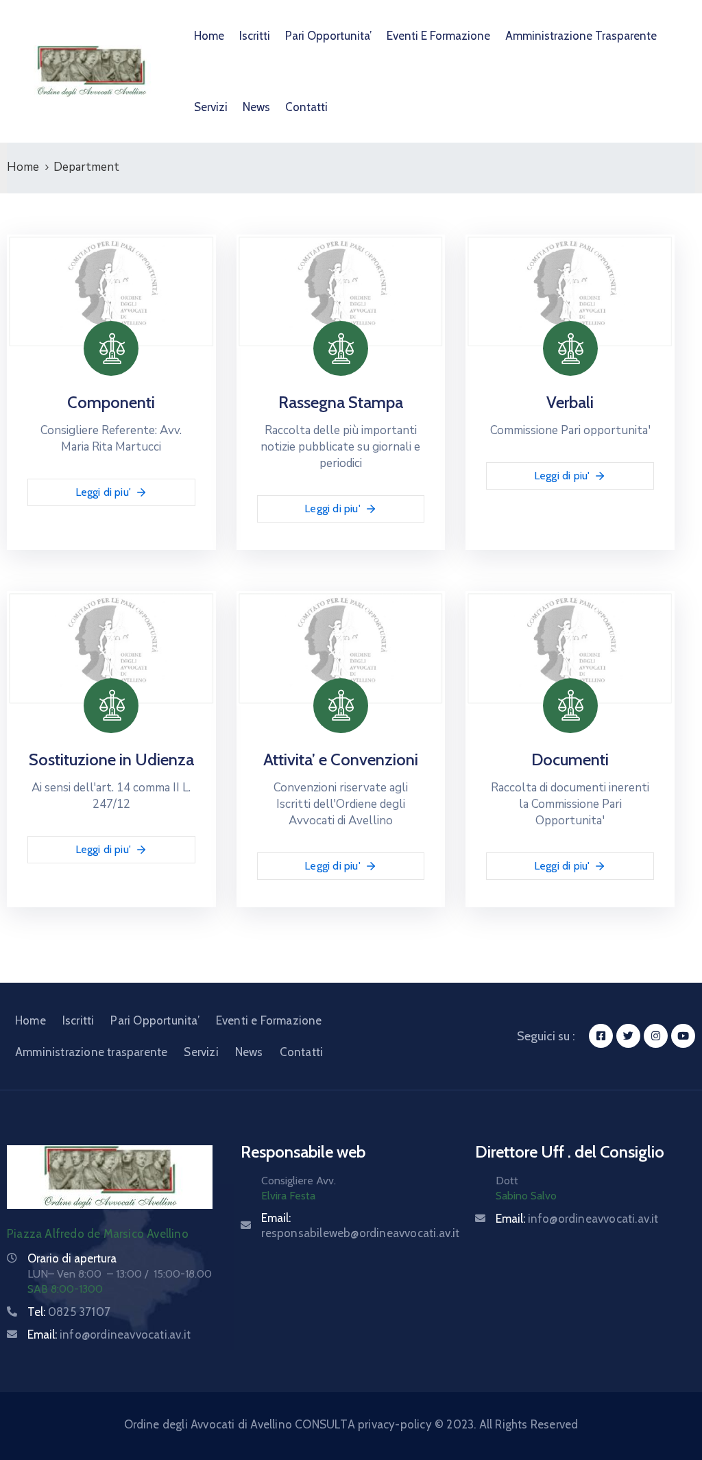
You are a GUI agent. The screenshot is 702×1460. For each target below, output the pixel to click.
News (256, 107)
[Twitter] (628, 1036)
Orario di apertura (72, 1258)
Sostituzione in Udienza (111, 759)
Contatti (306, 107)
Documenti (570, 759)
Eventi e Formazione (438, 36)
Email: (109, 1334)
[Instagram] (656, 1036)
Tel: (68, 1312)
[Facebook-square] (601, 1036)
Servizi (211, 107)
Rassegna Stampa (340, 402)
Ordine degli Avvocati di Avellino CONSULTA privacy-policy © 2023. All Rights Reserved (351, 1424)
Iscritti (254, 36)
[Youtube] (683, 1036)
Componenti (111, 402)
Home (209, 36)
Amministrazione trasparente (581, 36)
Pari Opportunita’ (328, 36)
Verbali (570, 402)
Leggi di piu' (103, 492)
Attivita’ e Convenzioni (340, 759)
